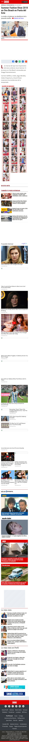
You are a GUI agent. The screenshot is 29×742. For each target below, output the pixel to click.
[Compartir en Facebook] (13, 61)
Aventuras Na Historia (10, 718)
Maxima (21, 720)
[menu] (2, 2)
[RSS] (20, 706)
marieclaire (14, 519)
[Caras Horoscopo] (14, 695)
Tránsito (14, 728)
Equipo (11, 726)
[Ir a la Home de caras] (6, 2)
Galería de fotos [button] (19, 18)
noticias (14, 496)
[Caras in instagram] (6, 706)
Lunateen (18, 712)
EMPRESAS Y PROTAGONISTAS (7, 5)
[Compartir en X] (16, 61)
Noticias (12, 710)
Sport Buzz (9, 720)
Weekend (4, 712)
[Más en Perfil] (9, 492)
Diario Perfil (5, 710)
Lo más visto (6, 610)
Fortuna (25, 710)
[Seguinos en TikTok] (16, 706)
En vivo (25, 2)
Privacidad (5, 726)
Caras (15, 716)
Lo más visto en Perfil (10, 648)
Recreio (15, 720)
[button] (14, 30)
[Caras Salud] (14, 688)
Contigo (21, 716)
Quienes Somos (14, 724)
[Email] (26, 61)
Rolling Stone (21, 718)
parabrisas (14, 566)
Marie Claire (18, 710)
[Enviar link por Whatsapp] (20, 61)
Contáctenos (23, 724)
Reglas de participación (20, 726)
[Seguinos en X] (13, 706)
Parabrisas (11, 712)
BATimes (24, 712)
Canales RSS (5, 724)
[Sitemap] (23, 706)
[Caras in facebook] (9, 706)
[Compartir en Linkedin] (23, 61)
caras (14, 541)
